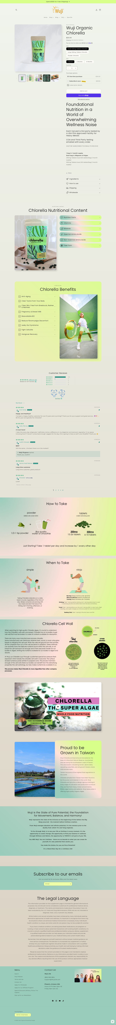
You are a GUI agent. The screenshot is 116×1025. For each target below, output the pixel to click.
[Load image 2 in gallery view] (30, 78)
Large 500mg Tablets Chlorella (77, 52)
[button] (16, 10)
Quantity (68, 65)
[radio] (68, 77)
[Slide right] (60, 78)
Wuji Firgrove (21, 1020)
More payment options (83, 99)
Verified (57, 398)
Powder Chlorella (73, 55)
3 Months (79, 61)
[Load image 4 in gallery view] (46, 78)
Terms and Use (19, 979)
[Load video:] (58, 706)
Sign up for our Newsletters (23, 995)
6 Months (89, 61)
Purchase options (71, 73)
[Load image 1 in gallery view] (22, 78)
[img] (20, 407)
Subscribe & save (77, 81)
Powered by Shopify (30, 1020)
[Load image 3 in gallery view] (38, 78)
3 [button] (58, 490)
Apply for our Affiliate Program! (24, 987)
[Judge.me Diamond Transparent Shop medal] (62, 393)
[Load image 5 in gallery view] (54, 78)
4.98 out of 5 (33, 380)
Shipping (68, 40)
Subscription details (76, 85)
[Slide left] (16, 78)
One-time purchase (75, 76)
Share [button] (69, 173)
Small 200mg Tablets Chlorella (77, 48)
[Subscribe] (70, 884)
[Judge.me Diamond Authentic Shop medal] (54, 393)
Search (17, 974)
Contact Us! (18, 982)
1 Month (70, 61)
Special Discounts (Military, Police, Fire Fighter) (26, 991)
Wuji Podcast (19, 976)
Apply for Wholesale (21, 985)
